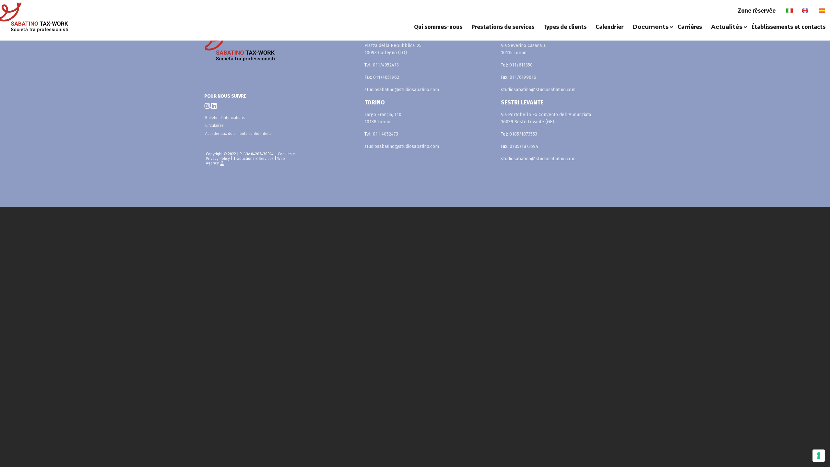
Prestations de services (502, 26)
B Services (264, 158)
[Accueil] (83, 17)
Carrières (690, 26)
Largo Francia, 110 (382, 114)
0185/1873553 (523, 134)
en (805, 10)
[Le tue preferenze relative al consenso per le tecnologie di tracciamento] (818, 455)
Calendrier (609, 26)
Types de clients (565, 26)
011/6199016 (523, 77)
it (789, 10)
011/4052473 (386, 65)
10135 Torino (514, 52)
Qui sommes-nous (438, 26)
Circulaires (214, 125)
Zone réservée (757, 10)
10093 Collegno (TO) (385, 52)
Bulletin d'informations (225, 117)
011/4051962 (386, 77)
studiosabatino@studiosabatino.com (401, 89)
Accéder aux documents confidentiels (238, 133)
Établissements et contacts (788, 26)
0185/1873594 (524, 146)
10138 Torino (377, 122)
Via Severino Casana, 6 (524, 45)
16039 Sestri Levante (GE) (527, 122)
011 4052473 (385, 134)
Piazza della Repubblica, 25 (392, 45)
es (822, 10)
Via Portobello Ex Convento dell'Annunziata (546, 114)
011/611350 (521, 65)
